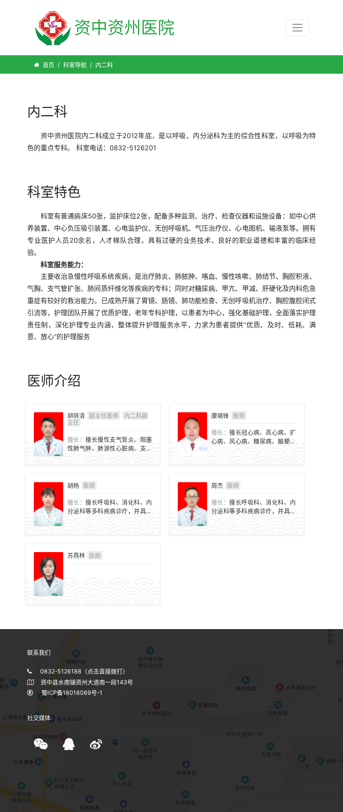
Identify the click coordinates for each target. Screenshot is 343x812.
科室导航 (75, 64)
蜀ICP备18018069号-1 (71, 692)
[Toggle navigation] (297, 27)
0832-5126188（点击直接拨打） (84, 671)
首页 (48, 64)
